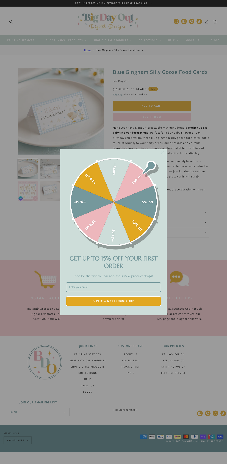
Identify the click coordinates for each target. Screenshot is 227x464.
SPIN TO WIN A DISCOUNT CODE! (113, 301)
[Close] (162, 153)
